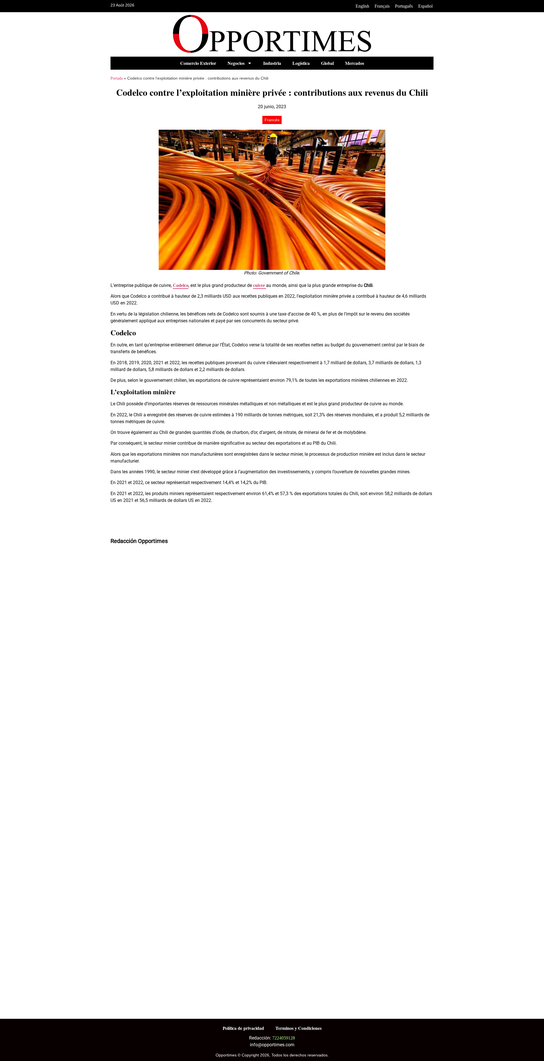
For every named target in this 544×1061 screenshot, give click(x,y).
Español (425, 6)
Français (382, 6)
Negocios (236, 63)
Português (404, 6)
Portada (116, 78)
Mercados (354, 63)
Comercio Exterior (198, 63)
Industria (272, 63)
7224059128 (283, 1038)
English (362, 6)
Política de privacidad (243, 1028)
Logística (301, 63)
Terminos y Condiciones (298, 1028)
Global (327, 63)
